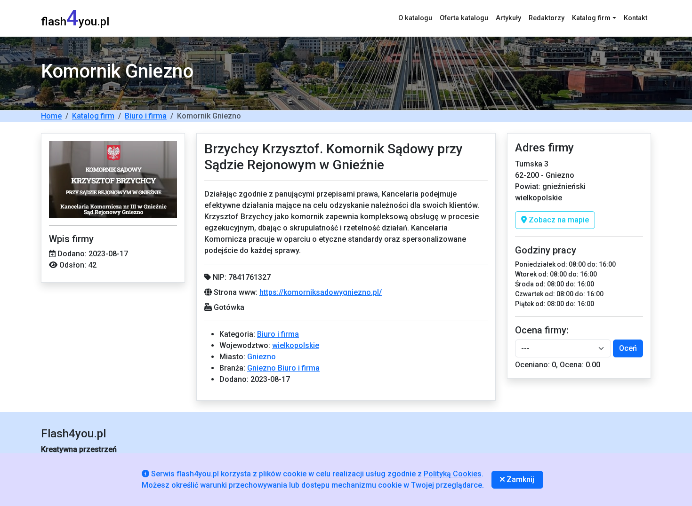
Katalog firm (93, 115)
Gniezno (261, 356)
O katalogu (415, 18)
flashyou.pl (75, 18)
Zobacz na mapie (558, 219)
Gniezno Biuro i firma (283, 368)
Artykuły (508, 18)
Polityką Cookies (453, 473)
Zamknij (519, 479)
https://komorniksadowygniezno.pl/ (320, 292)
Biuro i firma (146, 115)
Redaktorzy (546, 18)
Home (51, 115)
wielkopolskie (295, 345)
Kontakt (635, 18)
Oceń (628, 348)
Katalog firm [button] (591, 18)
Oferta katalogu (464, 18)
